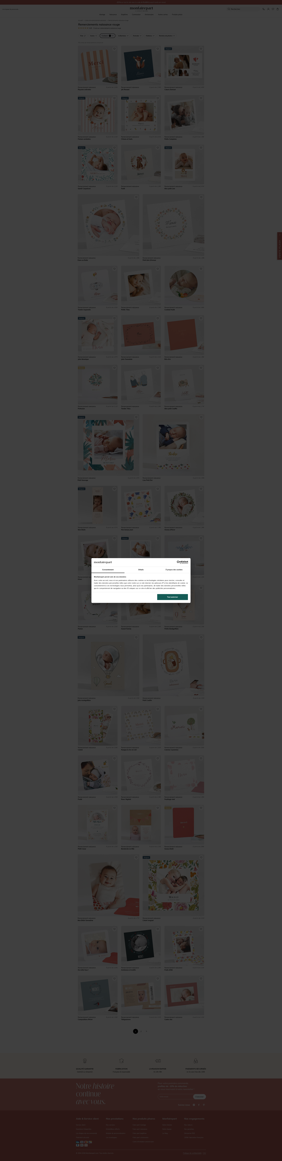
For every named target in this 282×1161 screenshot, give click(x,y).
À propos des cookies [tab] (174, 570)
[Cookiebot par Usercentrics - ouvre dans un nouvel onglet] (178, 562)
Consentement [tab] (108, 570)
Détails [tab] (141, 570)
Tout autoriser (172, 597)
